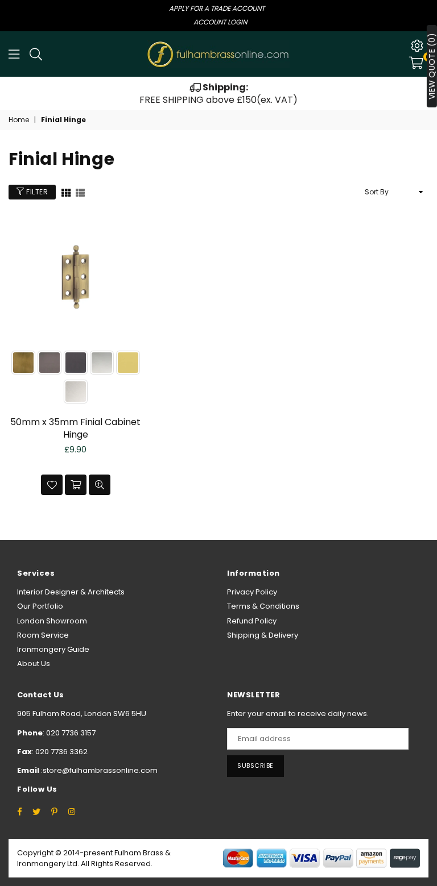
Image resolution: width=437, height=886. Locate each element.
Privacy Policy (252, 591)
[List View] (80, 191)
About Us (33, 663)
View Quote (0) (432, 66)
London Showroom (52, 620)
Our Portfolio (40, 606)
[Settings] (417, 45)
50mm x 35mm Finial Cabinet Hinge (75, 428)
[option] (218, 94)
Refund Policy (252, 620)
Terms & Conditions (263, 606)
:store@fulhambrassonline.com (98, 770)
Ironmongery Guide (53, 649)
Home (19, 119)
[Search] (35, 54)
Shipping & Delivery (262, 635)
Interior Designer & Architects (71, 591)
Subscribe (255, 765)
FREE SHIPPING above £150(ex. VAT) (218, 93)
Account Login (220, 22)
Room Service (43, 635)
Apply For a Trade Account (217, 8)
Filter (36, 192)
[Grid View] (66, 191)
